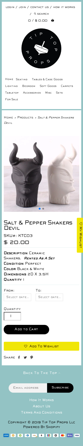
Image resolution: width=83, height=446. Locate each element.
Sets (59, 93)
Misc (48, 93)
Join (22, 7)
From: (9, 290)
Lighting (11, 86)
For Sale (11, 99)
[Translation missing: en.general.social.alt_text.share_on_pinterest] (31, 358)
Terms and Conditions (41, 412)
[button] (40, 209)
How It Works (41, 400)
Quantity (12, 309)
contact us (39, 7)
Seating (21, 79)
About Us (41, 406)
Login (10, 7)
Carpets (67, 86)
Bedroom (28, 86)
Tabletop (12, 93)
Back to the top (40, 373)
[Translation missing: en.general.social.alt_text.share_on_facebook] (19, 358)
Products (25, 117)
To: (38, 290)
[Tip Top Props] (41, 31)
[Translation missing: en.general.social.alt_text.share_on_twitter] (26, 358)
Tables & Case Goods (47, 79)
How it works (64, 7)
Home (9, 79)
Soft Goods (48, 86)
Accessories (32, 93)
